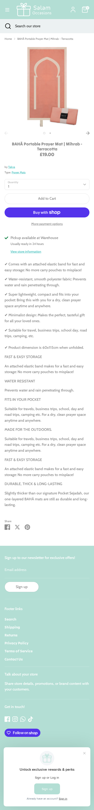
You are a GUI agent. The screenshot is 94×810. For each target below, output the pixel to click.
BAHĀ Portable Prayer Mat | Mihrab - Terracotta (45, 38)
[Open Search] (7, 26)
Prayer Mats (19, 172)
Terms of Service (19, 651)
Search (10, 619)
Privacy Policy (17, 643)
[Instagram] (15, 719)
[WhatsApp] (23, 719)
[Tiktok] (30, 719)
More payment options (47, 224)
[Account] (73, 8)
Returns (11, 635)
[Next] (88, 133)
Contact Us (14, 659)
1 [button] (44, 133)
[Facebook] (7, 719)
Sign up (22, 587)
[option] (47, 87)
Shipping (12, 627)
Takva (11, 167)
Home (8, 38)
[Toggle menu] (7, 9)
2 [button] (50, 133)
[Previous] (6, 133)
